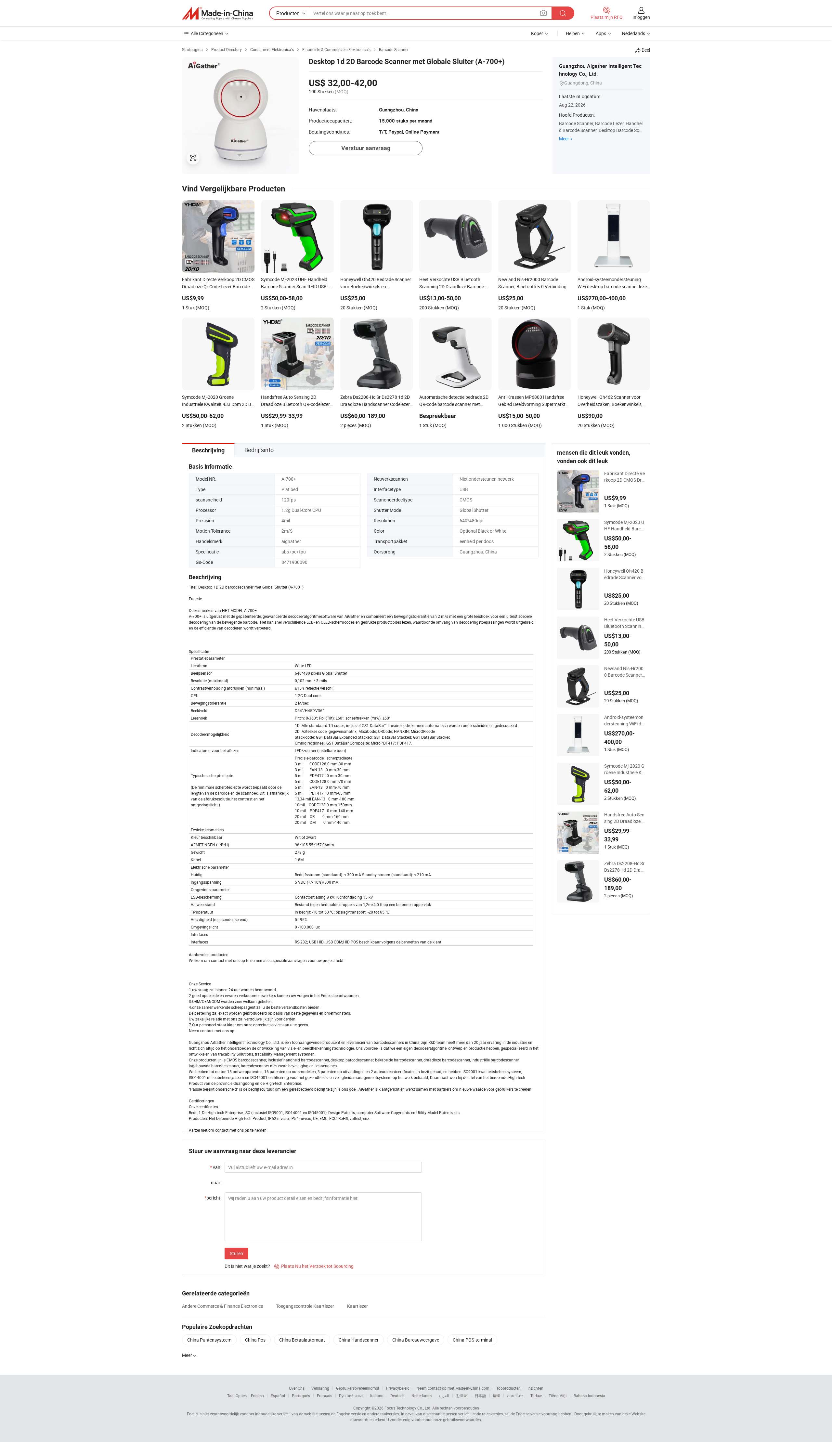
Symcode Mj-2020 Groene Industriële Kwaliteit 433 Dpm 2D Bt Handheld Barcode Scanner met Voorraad (624, 769)
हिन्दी (496, 1395)
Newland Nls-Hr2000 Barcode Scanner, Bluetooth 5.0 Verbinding (624, 671)
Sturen (236, 1253)
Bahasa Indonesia (589, 1395)
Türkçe (536, 1395)
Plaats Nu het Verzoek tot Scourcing (314, 1266)
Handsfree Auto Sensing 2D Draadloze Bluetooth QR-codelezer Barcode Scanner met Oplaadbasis (624, 818)
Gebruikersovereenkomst (357, 1388)
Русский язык (351, 1395)
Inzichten (535, 1388)
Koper (537, 33)
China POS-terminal (472, 1340)
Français (324, 1395)
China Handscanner (359, 1340)
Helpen (573, 33)
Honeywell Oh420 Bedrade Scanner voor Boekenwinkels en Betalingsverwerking (624, 574)
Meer (564, 139)
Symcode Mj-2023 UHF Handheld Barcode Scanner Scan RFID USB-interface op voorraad (624, 525)
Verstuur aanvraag (365, 148)
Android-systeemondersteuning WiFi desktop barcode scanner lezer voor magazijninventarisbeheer (624, 720)
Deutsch (397, 1395)
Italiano (377, 1395)
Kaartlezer (357, 1306)
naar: (216, 1182)
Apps (601, 33)
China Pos (255, 1340)
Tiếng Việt (558, 1395)
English (257, 1395)
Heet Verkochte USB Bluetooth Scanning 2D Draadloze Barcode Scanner (624, 623)
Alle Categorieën (207, 33)
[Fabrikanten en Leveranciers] (217, 13)
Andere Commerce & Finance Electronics (222, 1306)
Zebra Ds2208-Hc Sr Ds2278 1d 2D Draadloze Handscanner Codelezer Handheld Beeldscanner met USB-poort (624, 866)
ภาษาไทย (515, 1395)
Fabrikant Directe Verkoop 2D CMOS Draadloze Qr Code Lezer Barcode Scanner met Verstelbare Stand (624, 476)
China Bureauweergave (415, 1340)
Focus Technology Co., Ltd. (407, 1407)
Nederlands (421, 1395)
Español (278, 1395)
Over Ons (297, 1388)
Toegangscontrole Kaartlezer (305, 1306)
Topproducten (508, 1388)
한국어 (462, 1395)
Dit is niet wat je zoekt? (247, 1266)
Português (301, 1395)
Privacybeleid (398, 1388)
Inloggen (641, 17)
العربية (443, 1395)
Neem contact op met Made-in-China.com (452, 1388)
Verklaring (320, 1388)
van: (215, 1167)
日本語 (480, 1395)
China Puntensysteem (209, 1340)
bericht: (212, 1198)
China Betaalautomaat (302, 1340)
